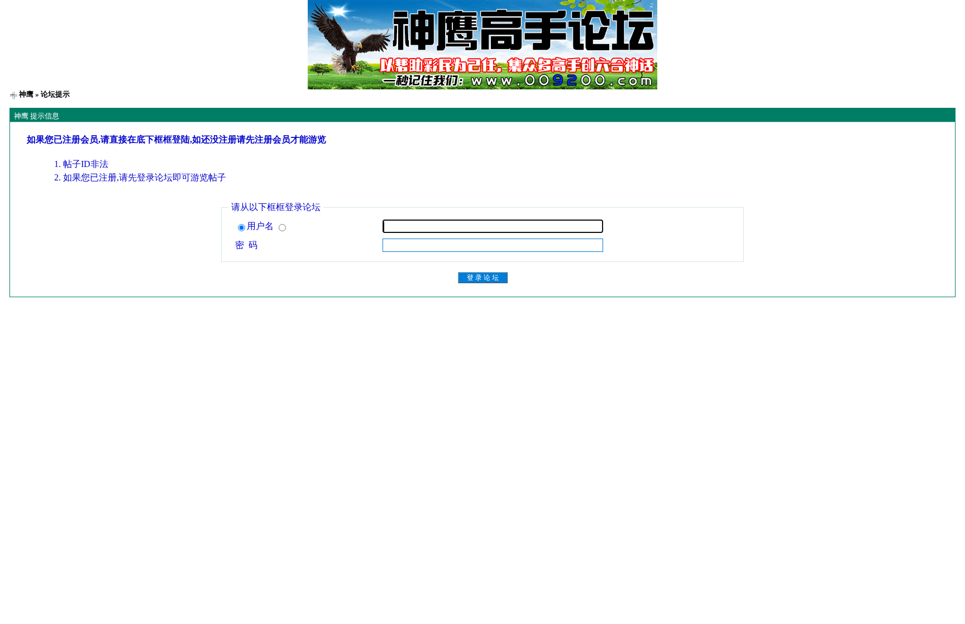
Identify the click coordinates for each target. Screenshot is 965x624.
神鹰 (26, 94)
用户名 (261, 226)
